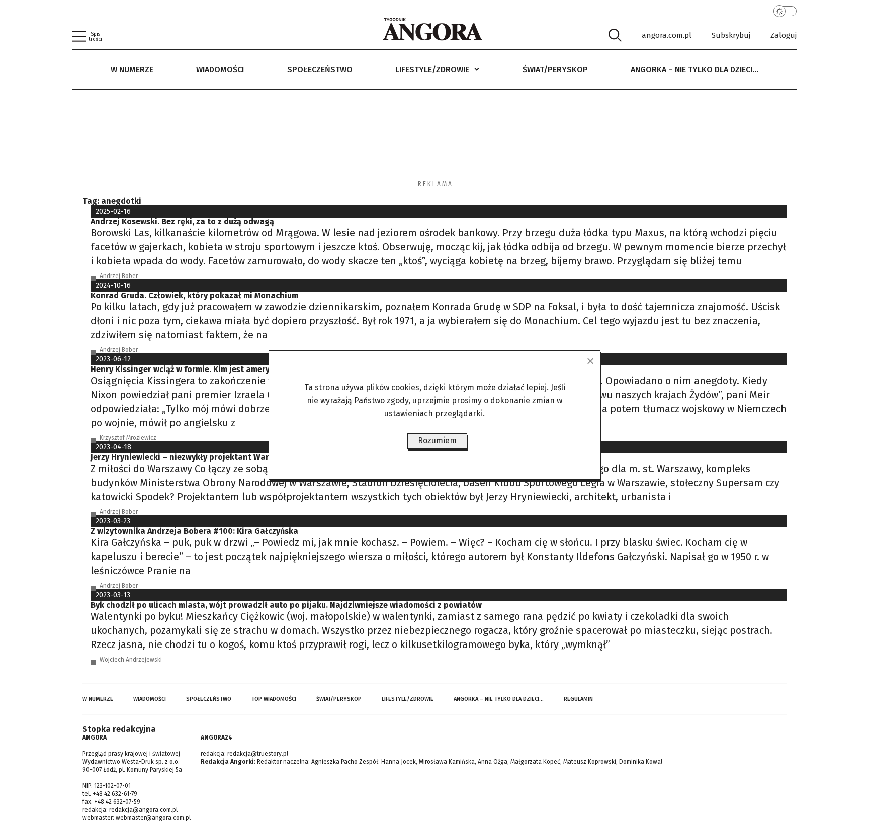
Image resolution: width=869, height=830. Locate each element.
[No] (590, 361)
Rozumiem (437, 440)
